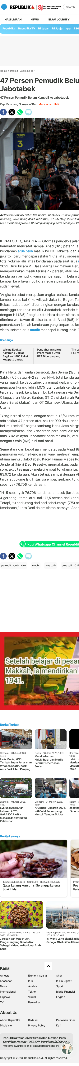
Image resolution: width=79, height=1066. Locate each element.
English (60, 997)
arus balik (25, 251)
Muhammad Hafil (49, 104)
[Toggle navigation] (4, 7)
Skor (59, 975)
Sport (59, 986)
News (35, 19)
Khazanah (6, 980)
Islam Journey (58, 19)
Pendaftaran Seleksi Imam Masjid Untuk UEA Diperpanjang (49, 353)
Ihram (13, 70)
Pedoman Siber (65, 1020)
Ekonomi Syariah (38, 975)
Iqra (30, 980)
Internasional (8, 991)
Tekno (32, 991)
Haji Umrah (13, 19)
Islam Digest (63, 980)
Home (3, 70)
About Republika (10, 1020)
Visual (32, 997)
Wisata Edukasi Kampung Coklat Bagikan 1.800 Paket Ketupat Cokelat (15, 354)
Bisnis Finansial (65, 991)
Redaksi (33, 1020)
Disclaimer (6, 1025)
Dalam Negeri (27, 70)
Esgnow (5, 997)
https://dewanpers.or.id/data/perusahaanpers (31, 1045)
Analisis (33, 986)
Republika (8, 28)
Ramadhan (34, 1002)
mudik (35, 330)
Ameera (5, 975)
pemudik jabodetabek (13, 565)
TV (2, 1002)
